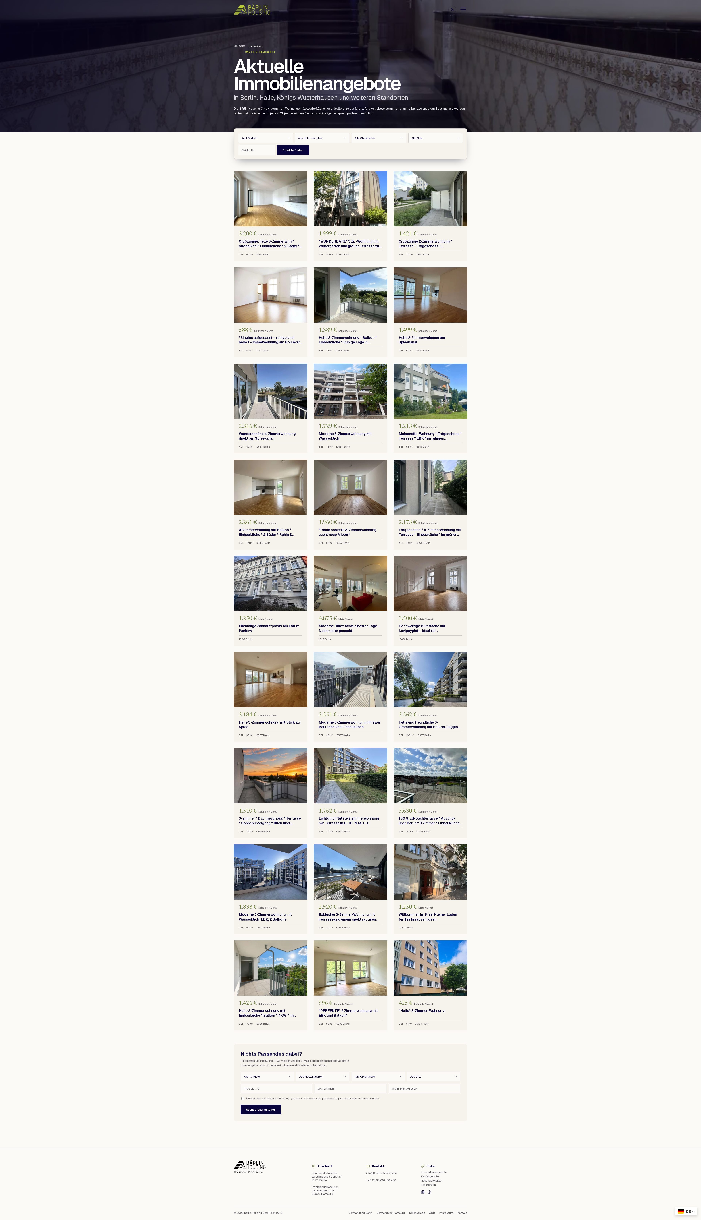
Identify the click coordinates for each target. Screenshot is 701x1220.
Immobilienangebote (434, 1172)
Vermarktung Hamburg (391, 1212)
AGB (432, 1212)
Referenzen (428, 1184)
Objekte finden (292, 150)
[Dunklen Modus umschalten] (452, 9)
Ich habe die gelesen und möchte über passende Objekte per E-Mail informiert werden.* (313, 1098)
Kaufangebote (430, 1176)
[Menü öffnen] (463, 9)
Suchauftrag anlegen (261, 1109)
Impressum (446, 1212)
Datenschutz (417, 1212)
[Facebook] (429, 1191)
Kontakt (462, 1212)
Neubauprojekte (431, 1180)
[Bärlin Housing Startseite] (252, 9)
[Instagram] (423, 1191)
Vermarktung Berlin (360, 1212)
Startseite (239, 46)
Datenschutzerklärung (275, 1098)
